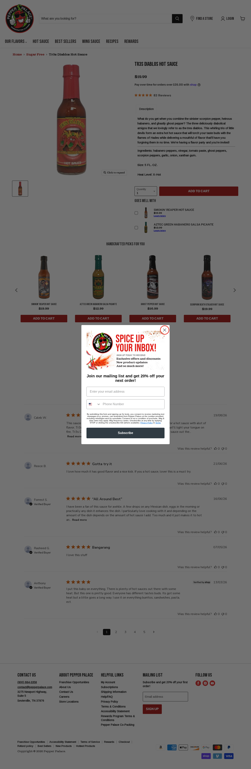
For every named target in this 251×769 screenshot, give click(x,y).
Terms (158, 423)
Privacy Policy (146, 423)
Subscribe (125, 433)
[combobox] (94, 404)
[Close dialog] (164, 330)
